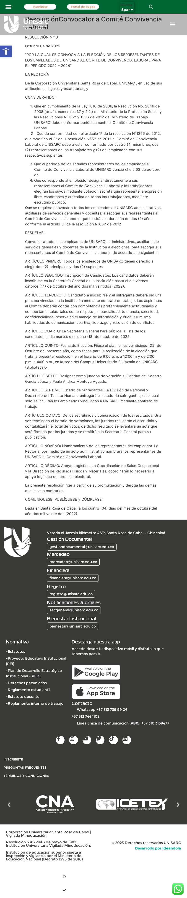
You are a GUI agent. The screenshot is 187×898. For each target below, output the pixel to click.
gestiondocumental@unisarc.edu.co (81, 547)
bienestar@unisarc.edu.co (72, 626)
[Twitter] (100, 740)
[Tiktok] (113, 740)
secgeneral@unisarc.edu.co (73, 610)
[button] (6, 51)
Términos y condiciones (26, 776)
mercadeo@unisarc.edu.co (73, 562)
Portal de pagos (83, 6)
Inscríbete (40, 6)
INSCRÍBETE (13, 759)
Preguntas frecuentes (25, 767)
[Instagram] (73, 740)
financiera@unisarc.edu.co (72, 578)
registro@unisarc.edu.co (71, 594)
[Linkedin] (126, 740)
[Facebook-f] (60, 740)
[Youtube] (87, 740)
